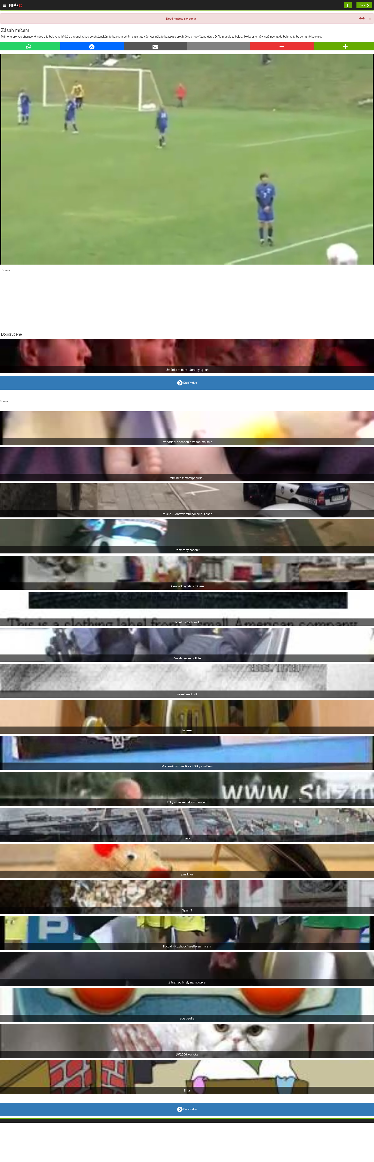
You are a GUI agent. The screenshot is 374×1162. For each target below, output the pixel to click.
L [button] (348, 5)
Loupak (15, 5)
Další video (190, 382)
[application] (187, 159)
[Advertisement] (117, 299)
